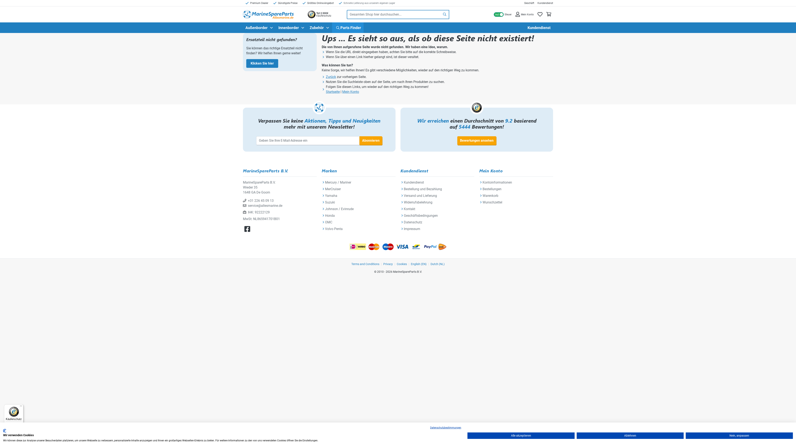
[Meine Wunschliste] (540, 14)
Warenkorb (490, 196)
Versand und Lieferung (420, 196)
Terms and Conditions (365, 264)
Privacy (388, 264)
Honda (330, 216)
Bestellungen (492, 189)
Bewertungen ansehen (477, 140)
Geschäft (529, 3)
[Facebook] (247, 229)
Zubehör (317, 28)
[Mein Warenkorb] (548, 14)
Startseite (333, 92)
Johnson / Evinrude (339, 209)
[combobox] (394, 14)
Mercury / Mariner (338, 182)
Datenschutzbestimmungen (445, 427)
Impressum (412, 229)
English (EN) (419, 264)
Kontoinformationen (497, 182)
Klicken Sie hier (262, 63)
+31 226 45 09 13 (261, 201)
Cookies (402, 264)
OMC (328, 222)
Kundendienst (545, 3)
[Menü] (20, 406)
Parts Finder (350, 28)
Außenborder (256, 28)
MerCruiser (333, 189)
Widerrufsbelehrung (418, 202)
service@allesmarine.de (265, 206)
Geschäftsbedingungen (421, 216)
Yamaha (331, 196)
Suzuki (330, 202)
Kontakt (409, 209)
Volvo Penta (334, 229)
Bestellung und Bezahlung (423, 189)
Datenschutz (413, 222)
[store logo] (268, 14)
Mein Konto (350, 92)
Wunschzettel (492, 202)
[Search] (444, 14)
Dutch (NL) (438, 264)
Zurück (331, 77)
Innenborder (288, 28)
